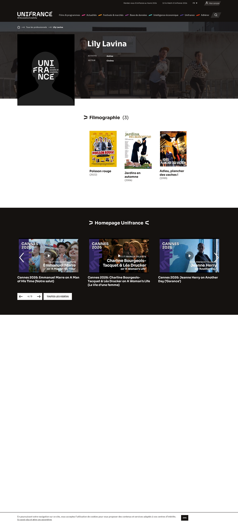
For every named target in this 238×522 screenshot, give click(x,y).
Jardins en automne (133, 175)
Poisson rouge (100, 171)
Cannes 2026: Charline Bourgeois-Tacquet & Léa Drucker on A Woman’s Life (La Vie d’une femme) (119, 281)
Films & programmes (69, 15)
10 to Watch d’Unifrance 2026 (174, 3)
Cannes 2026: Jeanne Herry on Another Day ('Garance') (188, 279)
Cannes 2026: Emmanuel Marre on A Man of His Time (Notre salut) (48, 279)
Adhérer (205, 15)
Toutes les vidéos (58, 296)
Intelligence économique (165, 15)
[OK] (185, 518)
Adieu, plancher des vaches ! (172, 173)
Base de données (138, 15)
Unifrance (190, 15)
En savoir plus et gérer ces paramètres (34, 519)
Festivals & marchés (113, 15)
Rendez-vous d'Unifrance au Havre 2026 (140, 3)
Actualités (92, 15)
